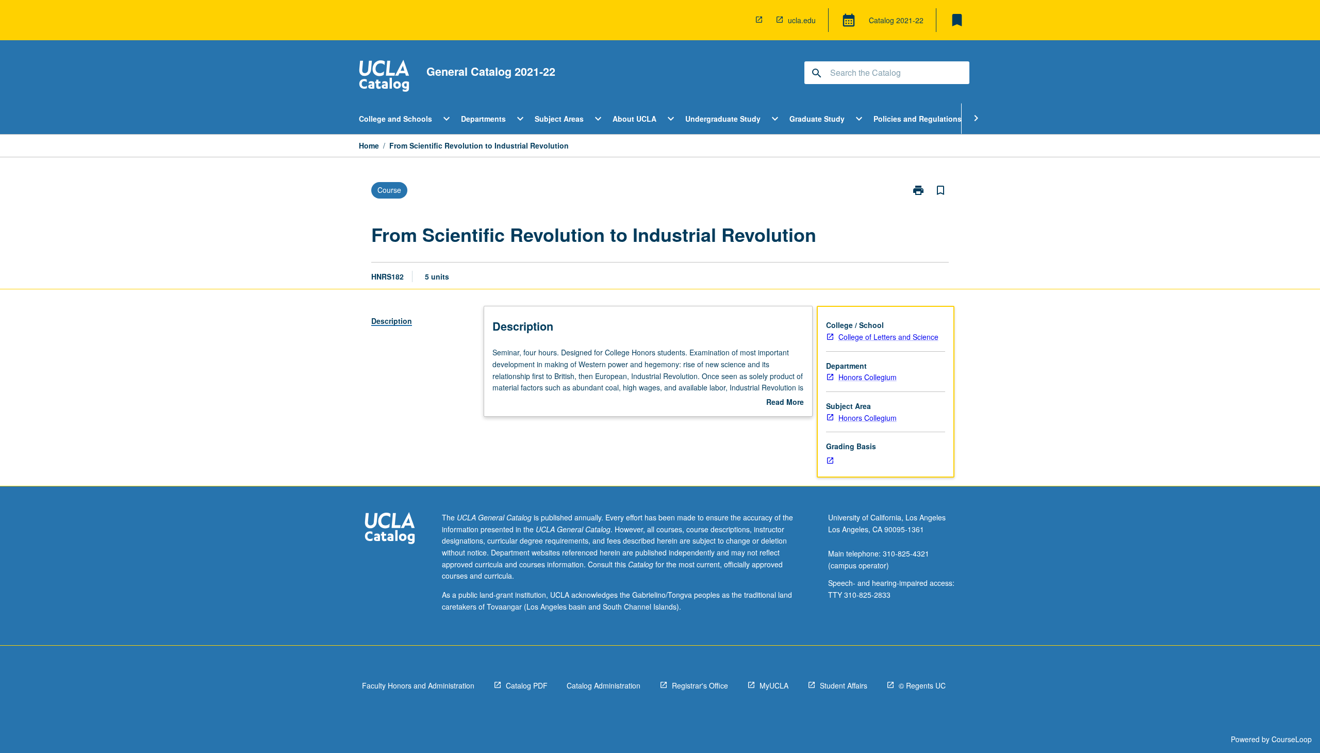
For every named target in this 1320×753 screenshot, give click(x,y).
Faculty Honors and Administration (418, 685)
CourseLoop (1292, 739)
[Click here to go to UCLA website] (390, 529)
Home (369, 145)
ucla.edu (802, 20)
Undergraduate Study (723, 118)
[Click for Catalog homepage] (384, 77)
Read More (785, 402)
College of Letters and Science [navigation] (888, 337)
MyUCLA (774, 685)
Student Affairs (843, 685)
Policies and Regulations (917, 118)
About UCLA (634, 118)
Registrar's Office (700, 685)
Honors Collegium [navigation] (867, 377)
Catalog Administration (603, 685)
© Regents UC (922, 685)
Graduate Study (817, 118)
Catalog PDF (527, 685)
